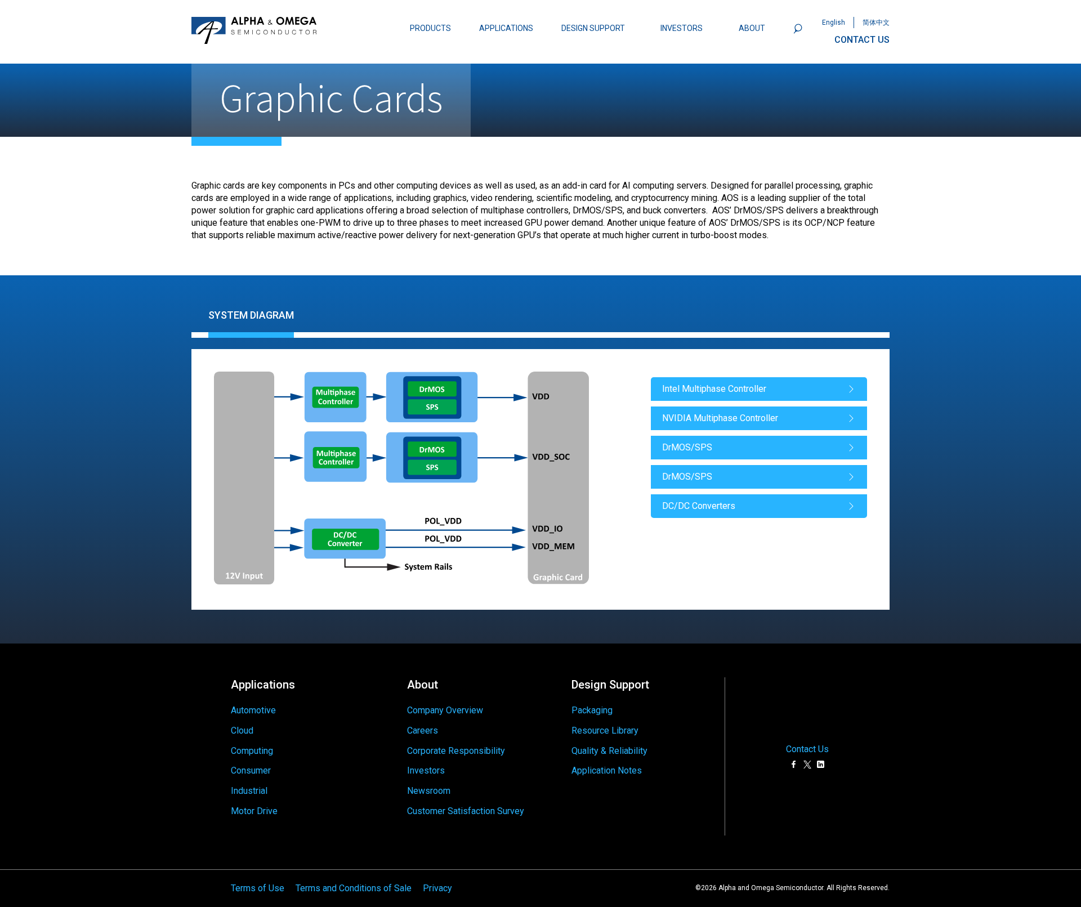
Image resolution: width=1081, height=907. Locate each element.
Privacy (437, 888)
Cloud (242, 730)
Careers (422, 730)
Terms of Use (257, 888)
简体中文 (876, 22)
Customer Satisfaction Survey (465, 811)
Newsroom (428, 790)
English (833, 22)
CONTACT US (862, 39)
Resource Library (604, 730)
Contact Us (807, 749)
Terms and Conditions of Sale (354, 888)
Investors (426, 770)
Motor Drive (254, 811)
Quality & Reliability (609, 750)
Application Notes (606, 770)
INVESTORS (681, 28)
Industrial (249, 790)
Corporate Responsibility (456, 750)
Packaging (592, 710)
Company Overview (445, 710)
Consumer (251, 770)
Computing (252, 750)
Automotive (253, 710)
